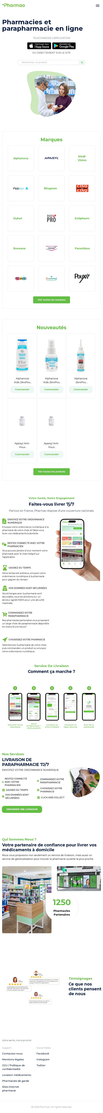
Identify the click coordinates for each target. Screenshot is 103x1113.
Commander (22, 389)
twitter (40, 1065)
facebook (42, 1053)
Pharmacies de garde (15, 1080)
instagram (42, 1059)
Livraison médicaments (16, 1075)
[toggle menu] (97, 5)
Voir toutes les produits (51, 471)
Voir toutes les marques (51, 300)
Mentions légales (13, 1059)
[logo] (13, 5)
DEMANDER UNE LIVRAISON (22, 809)
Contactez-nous (12, 1053)
